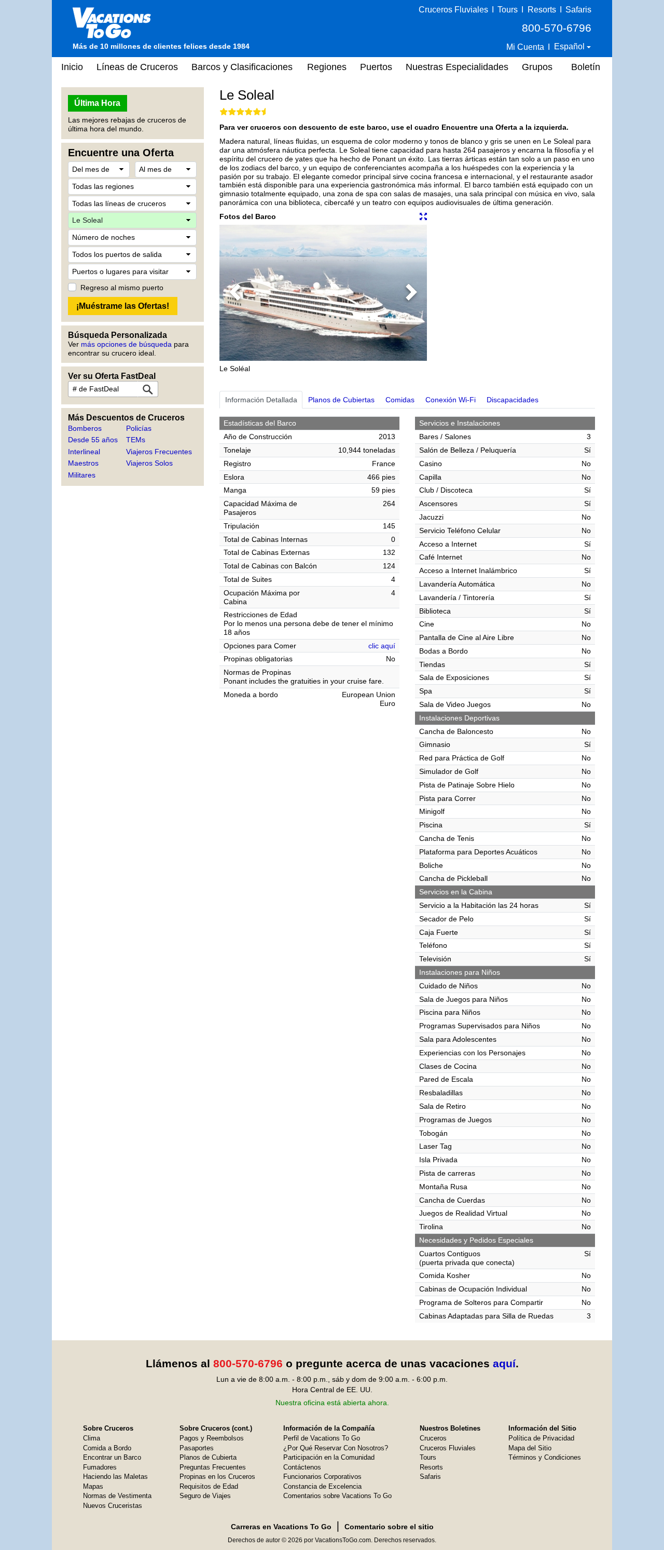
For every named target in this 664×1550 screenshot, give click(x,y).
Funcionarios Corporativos (322, 1476)
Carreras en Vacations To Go (281, 1526)
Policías (138, 428)
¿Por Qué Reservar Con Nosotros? (335, 1448)
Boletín (585, 67)
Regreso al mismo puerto (121, 287)
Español (570, 46)
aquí (504, 1363)
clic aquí (381, 646)
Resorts (542, 9)
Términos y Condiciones (544, 1457)
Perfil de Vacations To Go (321, 1438)
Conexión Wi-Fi (450, 400)
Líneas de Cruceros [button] (137, 67)
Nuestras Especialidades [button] (457, 67)
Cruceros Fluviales (453, 9)
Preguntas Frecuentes (212, 1467)
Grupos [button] (537, 67)
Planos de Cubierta (208, 1457)
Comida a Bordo (107, 1448)
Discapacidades (512, 400)
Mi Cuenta (525, 47)
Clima (91, 1438)
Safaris (578, 9)
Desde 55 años (93, 440)
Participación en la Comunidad (329, 1457)
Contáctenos (302, 1467)
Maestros (83, 463)
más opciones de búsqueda (126, 344)
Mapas (93, 1486)
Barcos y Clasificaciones (242, 67)
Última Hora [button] (97, 103)
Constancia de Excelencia (322, 1486)
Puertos (376, 67)
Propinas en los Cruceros (217, 1476)
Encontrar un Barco (112, 1457)
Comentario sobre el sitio (389, 1526)
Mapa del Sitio (529, 1448)
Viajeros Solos (149, 463)
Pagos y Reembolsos (211, 1438)
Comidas (399, 400)
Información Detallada (261, 400)
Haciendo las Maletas (115, 1476)
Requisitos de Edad (208, 1486)
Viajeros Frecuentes (159, 451)
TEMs (135, 440)
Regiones (327, 67)
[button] (235, 293)
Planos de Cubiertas (341, 400)
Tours (507, 9)
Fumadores (100, 1467)
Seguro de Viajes (205, 1496)
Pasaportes (196, 1448)
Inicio (72, 67)
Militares (81, 475)
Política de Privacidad (541, 1438)
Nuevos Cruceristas (112, 1506)
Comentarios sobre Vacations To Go (337, 1496)
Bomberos (85, 428)
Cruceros (433, 1438)
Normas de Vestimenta (117, 1496)
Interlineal (84, 451)
